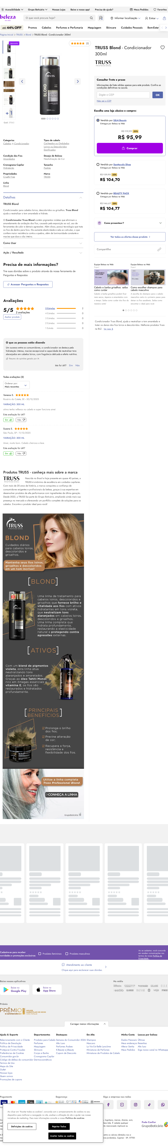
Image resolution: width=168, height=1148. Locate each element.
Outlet (3, 1069)
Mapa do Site (6, 1066)
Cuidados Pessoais (132, 27)
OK (158, 95)
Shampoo (91, 1040)
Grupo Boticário (36, 9)
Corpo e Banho (41, 1053)
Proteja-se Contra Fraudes (12, 1049)
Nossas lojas (6, 1072)
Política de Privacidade (11, 1046)
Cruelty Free (9, 176)
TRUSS (19, 34)
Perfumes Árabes (64, 1046)
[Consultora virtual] (101, 18)
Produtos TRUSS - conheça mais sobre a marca (40, 472)
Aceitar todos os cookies (62, 1135)
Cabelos (46, 27)
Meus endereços (129, 1043)
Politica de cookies (74, 1118)
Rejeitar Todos (59, 1126)
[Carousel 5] (134, 310)
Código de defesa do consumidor (16, 1059)
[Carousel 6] (136, 310)
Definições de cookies (22, 1126)
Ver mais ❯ (108, 328)
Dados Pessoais (129, 1040)
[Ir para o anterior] (162, 28)
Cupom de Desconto (66, 1053)
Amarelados (9, 159)
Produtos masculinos (80, 953)
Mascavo (91, 1043)
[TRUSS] (103, 65)
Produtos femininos (52, 953)
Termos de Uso (7, 1063)
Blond (29, 34)
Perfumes (38, 1043)
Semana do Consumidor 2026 (71, 1040)
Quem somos (6, 1076)
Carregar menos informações (84, 1024)
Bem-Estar (153, 27)
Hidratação (8, 168)
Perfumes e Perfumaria (69, 27)
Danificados (50, 149)
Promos (32, 27)
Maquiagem (94, 27)
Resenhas (142, 1043)
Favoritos (162, 9)
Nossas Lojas (58, 9)
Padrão (47, 168)
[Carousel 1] (123, 310)
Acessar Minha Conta (152, 18)
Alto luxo (142, 1046)
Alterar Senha (127, 1046)
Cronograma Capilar (44, 1056)
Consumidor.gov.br (9, 1056)
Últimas (141, 1040)
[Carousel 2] (126, 310)
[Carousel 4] (131, 310)
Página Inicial (7, 34)
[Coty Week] (12, 28)
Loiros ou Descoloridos (55, 146)
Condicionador (21, 143)
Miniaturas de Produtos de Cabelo (103, 1053)
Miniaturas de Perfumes (98, 1049)
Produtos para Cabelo (44, 1040)
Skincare (111, 27)
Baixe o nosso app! (80, 9)
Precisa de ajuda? (104, 9)
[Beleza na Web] (7, 18)
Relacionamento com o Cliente (15, 1040)
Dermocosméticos (43, 1059)
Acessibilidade (12, 9)
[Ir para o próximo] (166, 28)
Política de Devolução (10, 1043)
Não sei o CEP (104, 101)
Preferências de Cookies (12, 1053)
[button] (130, 148)
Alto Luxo (60, 1043)
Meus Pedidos (141, 9)
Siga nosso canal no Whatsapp (153, 1049)
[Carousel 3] (128, 310)
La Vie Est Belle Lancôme (99, 1046)
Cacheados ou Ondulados (56, 143)
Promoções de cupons (11, 1079)
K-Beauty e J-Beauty (65, 1049)
